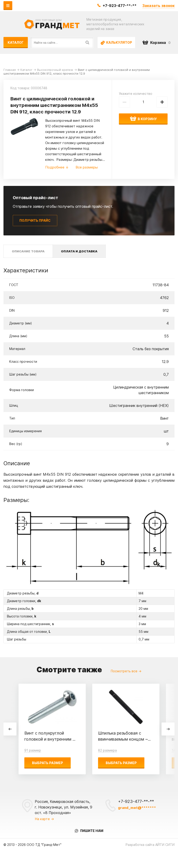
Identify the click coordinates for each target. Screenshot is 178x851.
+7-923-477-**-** (120, 5)
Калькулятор (118, 42)
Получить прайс (35, 220)
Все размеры (87, 167)
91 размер (32, 750)
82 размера (107, 750)
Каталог (16, 42)
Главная (9, 70)
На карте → (44, 819)
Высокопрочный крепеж (55, 70)
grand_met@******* (137, 807)
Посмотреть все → (126, 671)
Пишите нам (91, 831)
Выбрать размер (47, 763)
